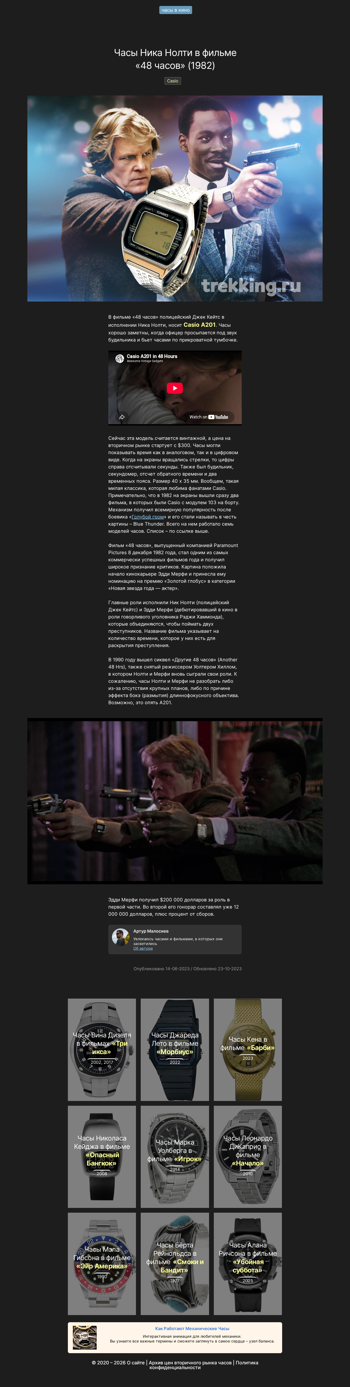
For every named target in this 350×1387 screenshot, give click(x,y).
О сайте (136, 1363)
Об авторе (143, 948)
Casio (172, 80)
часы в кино (176, 10)
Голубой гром (148, 517)
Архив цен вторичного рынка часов (190, 1363)
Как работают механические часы (192, 1328)
